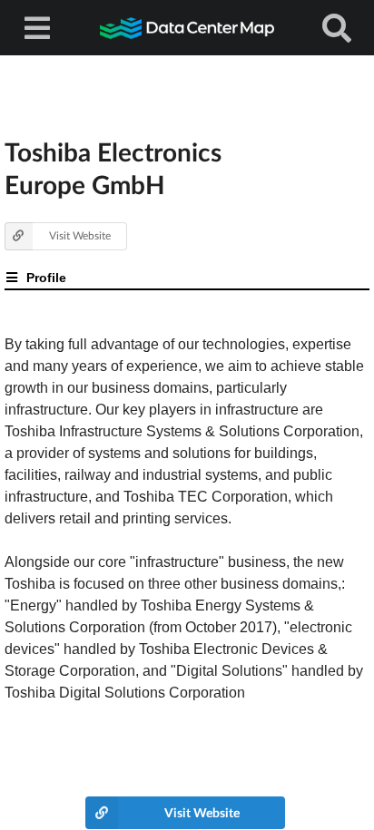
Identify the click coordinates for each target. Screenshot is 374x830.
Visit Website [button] (80, 235)
